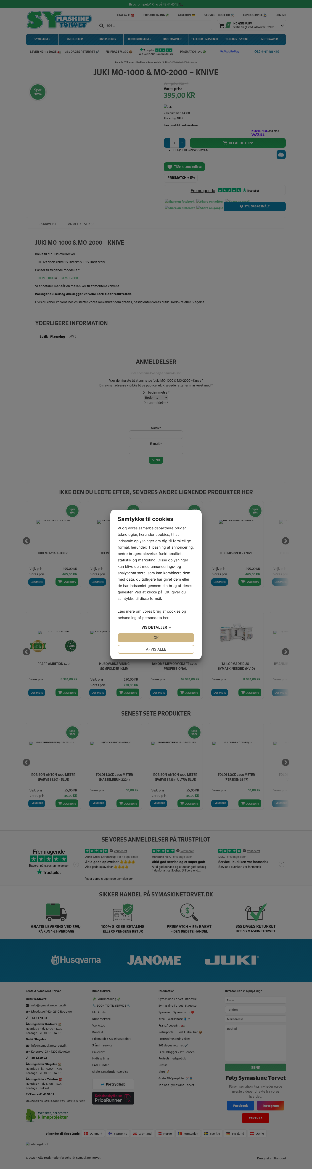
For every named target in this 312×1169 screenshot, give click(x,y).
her (165, 617)
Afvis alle (156, 649)
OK (156, 637)
